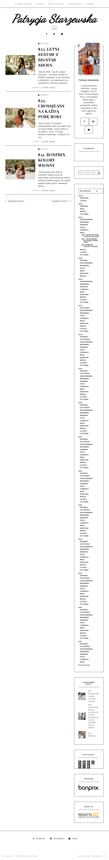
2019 (80, 369)
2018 (80, 403)
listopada (85, 308)
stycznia (84, 214)
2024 (80, 217)
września (84, 222)
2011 (80, 642)
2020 (80, 334)
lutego (83, 201)
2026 (80, 196)
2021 (80, 306)
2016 (80, 471)
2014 (80, 539)
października (86, 219)
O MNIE (40, 4)
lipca (82, 227)
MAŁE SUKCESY (56, 4)
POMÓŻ (90, 4)
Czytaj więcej (48, 87)
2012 (80, 607)
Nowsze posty (16, 201)
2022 (80, 279)
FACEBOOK (40, 838)
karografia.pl (99, 856)
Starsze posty (60, 201)
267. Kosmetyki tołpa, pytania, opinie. (93, 696)
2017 (80, 437)
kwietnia (84, 198)
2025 (80, 204)
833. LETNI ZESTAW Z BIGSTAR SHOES (48, 57)
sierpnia (84, 206)
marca (83, 211)
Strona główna (23, 4)
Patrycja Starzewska (54, 18)
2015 (80, 505)
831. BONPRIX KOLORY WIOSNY (51, 160)
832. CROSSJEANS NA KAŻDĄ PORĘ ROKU (51, 108)
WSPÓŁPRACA (75, 4)
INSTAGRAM (58, 838)
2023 (80, 258)
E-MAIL (75, 838)
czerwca (84, 230)
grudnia (84, 260)
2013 (80, 573)
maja (82, 209)
